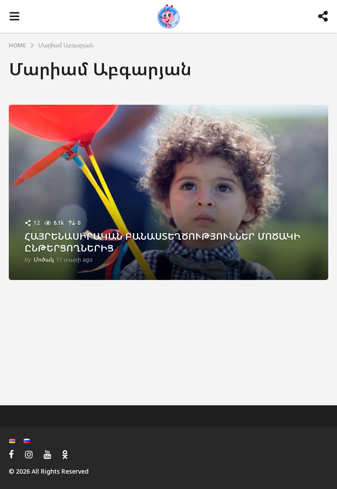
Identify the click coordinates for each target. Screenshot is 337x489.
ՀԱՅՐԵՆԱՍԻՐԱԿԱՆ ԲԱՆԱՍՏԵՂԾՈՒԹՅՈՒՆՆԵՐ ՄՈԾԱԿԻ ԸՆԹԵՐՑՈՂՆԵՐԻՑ (163, 242)
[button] (14, 16)
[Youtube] (47, 454)
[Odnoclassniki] (65, 454)
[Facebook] (11, 454)
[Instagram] (28, 454)
